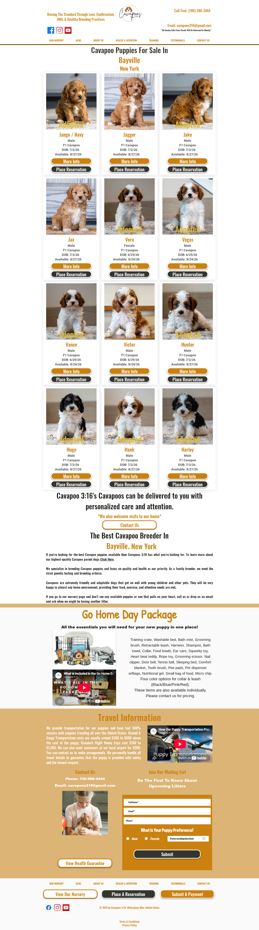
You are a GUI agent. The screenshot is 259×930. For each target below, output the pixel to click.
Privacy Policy (129, 925)
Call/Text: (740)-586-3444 (192, 10)
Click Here (107, 559)
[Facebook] (50, 30)
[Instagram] (59, 30)
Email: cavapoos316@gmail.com (189, 25)
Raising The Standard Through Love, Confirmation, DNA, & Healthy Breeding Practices (81, 17)
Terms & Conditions (129, 921)
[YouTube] (68, 30)
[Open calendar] (203, 838)
